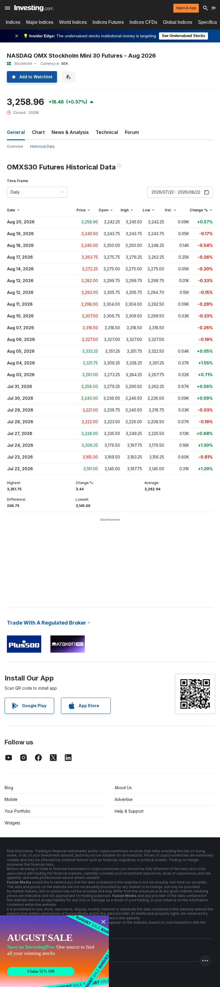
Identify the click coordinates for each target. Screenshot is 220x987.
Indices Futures (108, 22)
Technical (107, 132)
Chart (38, 132)
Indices (13, 22)
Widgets (12, 822)
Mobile (11, 799)
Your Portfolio (17, 811)
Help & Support (129, 811)
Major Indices (39, 22)
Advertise (124, 799)
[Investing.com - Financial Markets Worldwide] (33, 8)
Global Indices (177, 22)
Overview (15, 146)
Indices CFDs (143, 22)
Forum (132, 132)
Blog (9, 787)
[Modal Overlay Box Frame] (54, 951)
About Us (123, 787)
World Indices (73, 22)
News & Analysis (70, 132)
